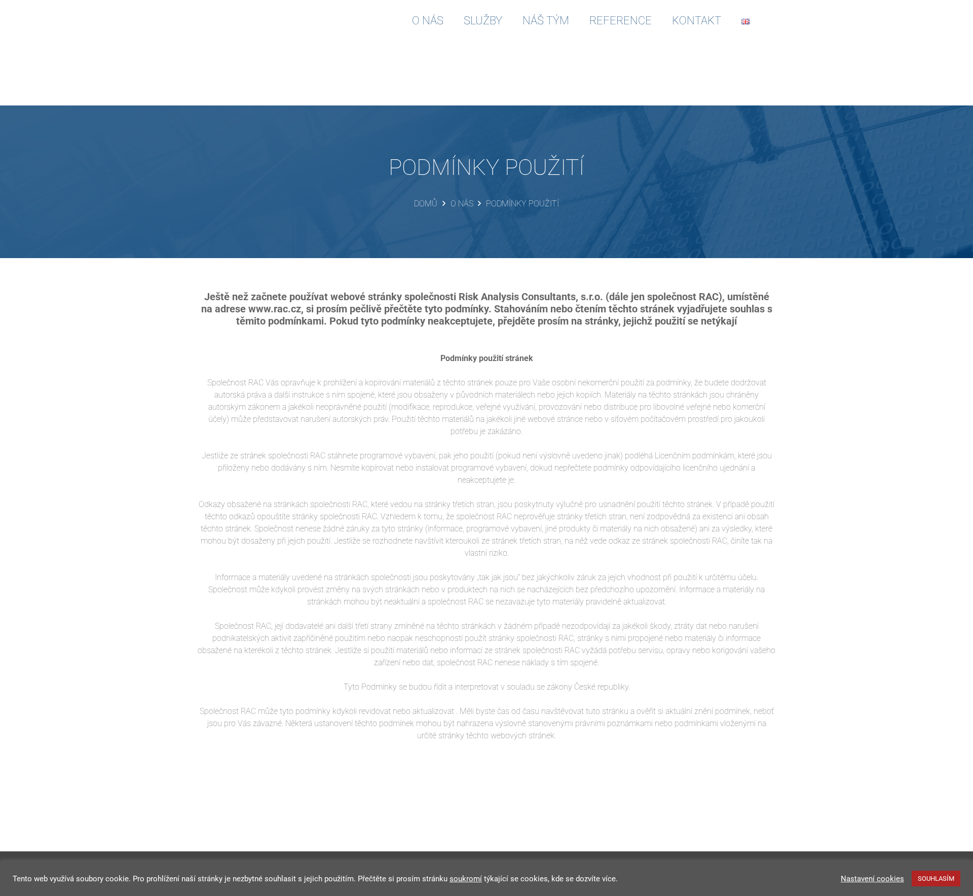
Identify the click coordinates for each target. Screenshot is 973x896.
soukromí (466, 878)
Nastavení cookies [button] (872, 878)
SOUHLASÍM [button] (936, 878)
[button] (770, 20)
